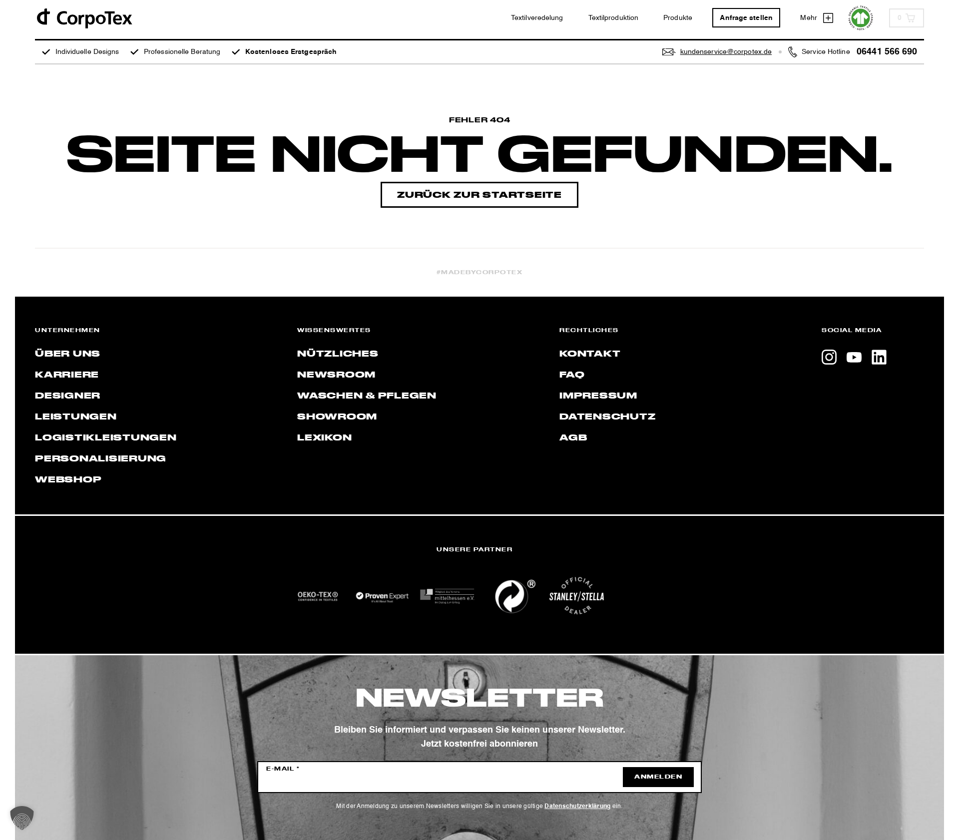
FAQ (571, 375)
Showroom (337, 417)
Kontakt (589, 354)
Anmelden (658, 777)
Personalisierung (100, 459)
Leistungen (76, 417)
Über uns (67, 354)
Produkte (677, 17)
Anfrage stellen (746, 17)
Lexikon (324, 438)
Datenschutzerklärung (577, 807)
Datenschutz (607, 417)
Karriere (67, 375)
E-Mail (283, 769)
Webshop (68, 480)
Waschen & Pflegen (367, 396)
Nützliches (338, 354)
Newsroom (336, 375)
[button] (22, 818)
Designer (67, 396)
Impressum (598, 396)
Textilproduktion (613, 17)
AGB (573, 438)
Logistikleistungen (106, 438)
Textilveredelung (537, 17)
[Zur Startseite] (84, 17)
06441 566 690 (887, 51)
